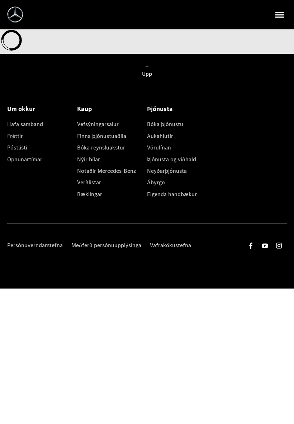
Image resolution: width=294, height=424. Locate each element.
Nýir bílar (88, 159)
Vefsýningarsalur (98, 124)
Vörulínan (159, 147)
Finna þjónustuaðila (101, 136)
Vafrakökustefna (170, 245)
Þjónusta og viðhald (171, 159)
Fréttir (15, 136)
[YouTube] (265, 245)
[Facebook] (251, 245)
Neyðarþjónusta (167, 171)
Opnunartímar (24, 159)
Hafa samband (25, 124)
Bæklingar (89, 194)
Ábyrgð (156, 182)
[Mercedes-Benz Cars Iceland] (15, 14)
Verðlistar (89, 182)
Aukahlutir (160, 136)
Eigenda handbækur (172, 194)
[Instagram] (279, 245)
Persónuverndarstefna (35, 245)
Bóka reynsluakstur (101, 147)
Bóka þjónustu (165, 124)
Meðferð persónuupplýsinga (106, 245)
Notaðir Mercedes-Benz (106, 171)
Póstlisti (17, 147)
